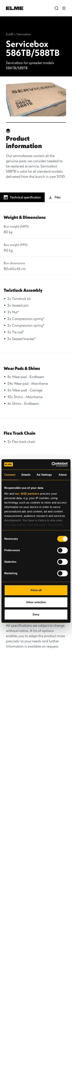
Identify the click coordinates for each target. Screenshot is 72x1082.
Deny (36, 614)
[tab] (22, 197)
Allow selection (36, 602)
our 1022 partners (27, 493)
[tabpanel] (36, 410)
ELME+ (10, 34)
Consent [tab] (9, 474)
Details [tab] (25, 474)
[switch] (62, 550)
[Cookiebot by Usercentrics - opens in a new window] (52, 464)
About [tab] (63, 474)
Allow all (36, 590)
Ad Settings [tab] (44, 474)
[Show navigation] (64, 8)
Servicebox (24, 34)
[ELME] (14, 8)
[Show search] (56, 8)
